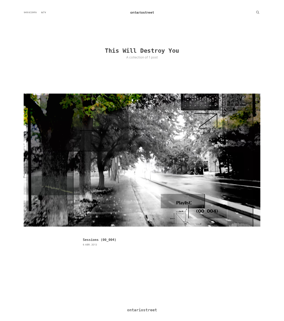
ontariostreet (142, 12)
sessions (30, 12)
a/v (43, 12)
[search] (257, 12)
